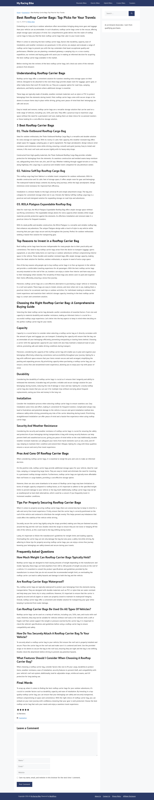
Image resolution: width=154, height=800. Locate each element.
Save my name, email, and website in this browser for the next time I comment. (49, 777)
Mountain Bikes (81, 3)
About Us (98, 796)
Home (18, 13)
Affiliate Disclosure (129, 796)
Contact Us (106, 796)
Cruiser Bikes (120, 3)
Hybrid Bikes (108, 3)
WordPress (52, 796)
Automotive (25, 13)
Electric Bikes (95, 3)
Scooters (132, 3)
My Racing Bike (25, 3)
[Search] (132, 13)
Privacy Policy (116, 796)
